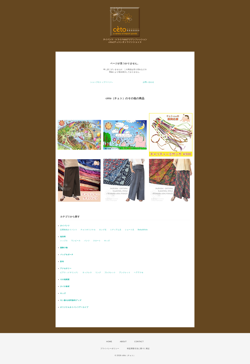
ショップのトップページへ (101, 82)
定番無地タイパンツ (68, 230)
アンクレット (124, 272)
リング (98, 272)
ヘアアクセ (138, 272)
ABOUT (123, 342)
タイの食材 (65, 286)
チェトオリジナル (88, 230)
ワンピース (76, 241)
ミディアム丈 (115, 230)
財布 (62, 261)
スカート (97, 241)
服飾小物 (64, 248)
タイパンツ (65, 226)
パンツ (87, 241)
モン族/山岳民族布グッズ (70, 300)
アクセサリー (65, 268)
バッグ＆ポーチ (66, 255)
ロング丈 (103, 230)
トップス (64, 241)
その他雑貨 (65, 279)
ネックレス (87, 272)
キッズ (107, 241)
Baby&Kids (143, 230)
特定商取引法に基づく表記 (138, 349)
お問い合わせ (148, 82)
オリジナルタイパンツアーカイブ (74, 307)
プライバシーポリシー (109, 349)
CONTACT (139, 342)
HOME (109, 342)
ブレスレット (110, 272)
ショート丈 (129, 230)
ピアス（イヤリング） (69, 272)
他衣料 (63, 237)
